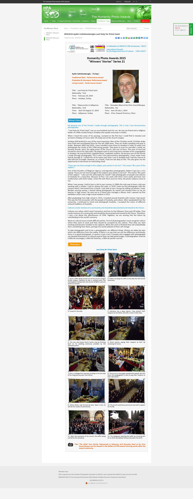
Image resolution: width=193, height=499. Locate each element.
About (129, 21)
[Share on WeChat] (126, 38)
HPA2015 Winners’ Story (52, 38)
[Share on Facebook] (119, 38)
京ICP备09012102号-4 (96, 480)
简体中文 (119, 1)
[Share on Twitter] (121, 38)
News (54, 21)
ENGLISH (127, 1)
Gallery (93, 21)
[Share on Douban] (137, 38)
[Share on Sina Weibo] (129, 38)
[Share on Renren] (139, 38)
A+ (137, 1)
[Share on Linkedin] (124, 38)
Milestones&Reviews (118, 21)
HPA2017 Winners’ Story (52, 33)
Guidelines (85, 21)
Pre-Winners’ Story (104, 21)
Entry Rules (76, 21)
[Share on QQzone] (134, 38)
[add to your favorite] (116, 38)
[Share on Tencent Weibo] (132, 38)
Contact (136, 21)
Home (46, 21)
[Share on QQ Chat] (142, 38)
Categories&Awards (64, 21)
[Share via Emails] (144, 38)
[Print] (147, 38)
